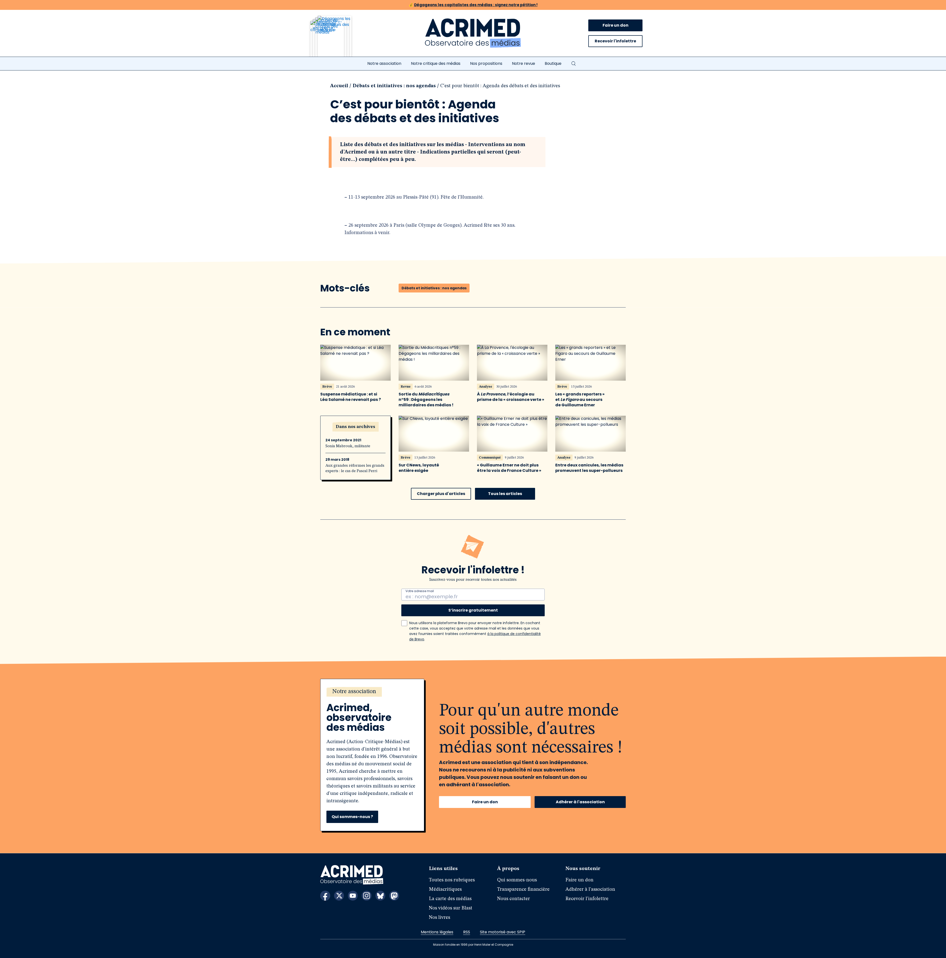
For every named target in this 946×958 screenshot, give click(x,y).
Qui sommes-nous (517, 880)
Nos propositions (486, 63)
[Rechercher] (573, 63)
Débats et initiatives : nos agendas (394, 86)
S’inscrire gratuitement (473, 610)
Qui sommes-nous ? (352, 817)
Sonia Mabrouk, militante (347, 446)
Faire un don (615, 25)
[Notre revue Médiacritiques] (337, 39)
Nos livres (439, 917)
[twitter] (339, 896)
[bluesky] (380, 896)
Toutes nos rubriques (452, 880)
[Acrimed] (473, 33)
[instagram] (367, 896)
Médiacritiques (445, 889)
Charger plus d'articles (441, 493)
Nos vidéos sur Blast (450, 908)
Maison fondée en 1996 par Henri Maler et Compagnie (473, 944)
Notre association (384, 63)
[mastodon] (394, 896)
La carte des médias (450, 898)
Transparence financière (523, 889)
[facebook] (325, 896)
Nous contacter (513, 898)
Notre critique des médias (435, 63)
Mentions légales (437, 932)
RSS (466, 932)
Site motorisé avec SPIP (502, 932)
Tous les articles (505, 493)
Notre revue (523, 63)
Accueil (339, 86)
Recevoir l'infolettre (615, 41)
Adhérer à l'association (580, 802)
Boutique (553, 63)
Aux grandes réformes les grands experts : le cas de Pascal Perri (354, 468)
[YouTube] (353, 896)
